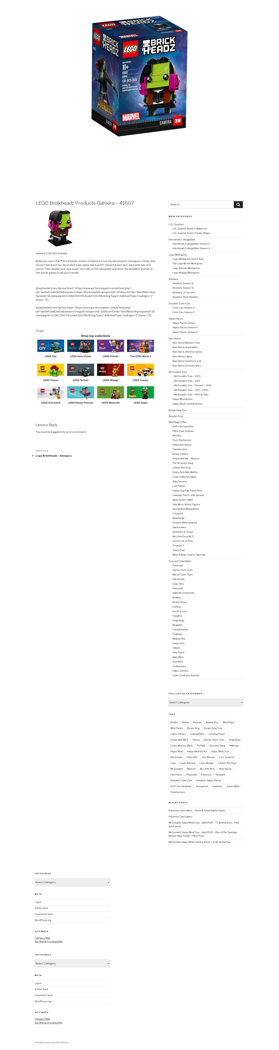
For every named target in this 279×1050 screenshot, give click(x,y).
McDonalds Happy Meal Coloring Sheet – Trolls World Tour (200, 842)
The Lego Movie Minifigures (187, 263)
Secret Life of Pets (182, 541)
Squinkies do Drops (182, 531)
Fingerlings (178, 620)
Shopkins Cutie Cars (179, 303)
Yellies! (176, 648)
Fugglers (177, 615)
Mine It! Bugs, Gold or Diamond (188, 554)
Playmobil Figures (181, 444)
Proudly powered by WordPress (51, 1042)
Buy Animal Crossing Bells (48, 941)
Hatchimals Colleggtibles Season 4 (191, 248)
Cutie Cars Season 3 (183, 312)
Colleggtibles (197, 734)
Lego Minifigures (178, 254)
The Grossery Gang (182, 463)
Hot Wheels (208, 757)
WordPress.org (43, 920)
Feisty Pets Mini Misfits (185, 472)
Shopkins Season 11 (182, 283)
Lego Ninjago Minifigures (186, 272)
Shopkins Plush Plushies (185, 297)
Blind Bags (228, 722)
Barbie (185, 722)
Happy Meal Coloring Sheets (187, 403)
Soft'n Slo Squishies (180, 786)
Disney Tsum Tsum (182, 570)
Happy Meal (176, 751)
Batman (197, 722)
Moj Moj (176, 435)
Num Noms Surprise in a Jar (187, 361)
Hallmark (234, 745)
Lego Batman (187, 763)
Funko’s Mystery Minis (184, 477)
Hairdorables (179, 527)
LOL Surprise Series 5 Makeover (189, 228)
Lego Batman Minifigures (186, 268)
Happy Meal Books (182, 399)
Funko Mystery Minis (181, 745)
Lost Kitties (178, 486)
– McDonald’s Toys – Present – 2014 (191, 385)
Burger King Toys (178, 410)
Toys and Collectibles (180, 561)
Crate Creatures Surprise (185, 675)
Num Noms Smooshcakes (186, 365)
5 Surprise (177, 513)
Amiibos (176, 597)
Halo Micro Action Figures (186, 504)
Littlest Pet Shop (181, 467)
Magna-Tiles (179, 638)
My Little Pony (207, 768)
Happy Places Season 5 (185, 332)
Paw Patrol (178, 652)
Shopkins (173, 279)
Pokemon (177, 565)
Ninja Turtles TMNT (182, 499)
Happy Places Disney (183, 322)
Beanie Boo (212, 722)
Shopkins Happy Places (208, 780)
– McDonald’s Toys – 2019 (186, 380)
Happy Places (176, 318)
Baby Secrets (179, 481)
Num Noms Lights (182, 356)
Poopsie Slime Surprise (184, 522)
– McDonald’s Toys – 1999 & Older (190, 394)
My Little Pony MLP (182, 536)
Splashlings (178, 518)
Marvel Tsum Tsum (182, 574)
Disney (196, 739)
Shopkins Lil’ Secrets (183, 292)
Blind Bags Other (178, 422)
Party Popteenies (181, 440)
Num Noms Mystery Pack (186, 342)
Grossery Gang (217, 745)
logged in (56, 432)
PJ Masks (177, 634)
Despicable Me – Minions (185, 458)
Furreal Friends (180, 629)
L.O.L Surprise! (176, 224)
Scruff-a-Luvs (179, 611)
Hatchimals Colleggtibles (182, 239)
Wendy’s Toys (176, 416)
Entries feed (41, 908)
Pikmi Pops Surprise (183, 431)
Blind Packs (176, 728)
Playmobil (177, 588)
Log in (38, 902)
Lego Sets (178, 583)
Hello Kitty (192, 757)
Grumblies (177, 661)
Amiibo (174, 722)
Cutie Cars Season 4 (183, 307)
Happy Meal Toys (220, 751)
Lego (173, 763)
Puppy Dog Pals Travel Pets (187, 490)
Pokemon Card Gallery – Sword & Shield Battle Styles (197, 810)
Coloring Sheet (217, 734)
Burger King (193, 728)
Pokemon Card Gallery (180, 816)
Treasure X (178, 545)
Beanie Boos (179, 602)
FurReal (176, 606)
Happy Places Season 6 (185, 327)
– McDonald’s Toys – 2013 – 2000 (190, 390)
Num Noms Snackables (185, 347)
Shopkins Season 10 (183, 287)
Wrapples (177, 625)
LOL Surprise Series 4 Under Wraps (191, 233)
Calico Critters (180, 670)
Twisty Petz (178, 550)
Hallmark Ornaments (183, 592)
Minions (191, 768)
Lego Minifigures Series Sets (188, 259)
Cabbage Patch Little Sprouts (188, 495)
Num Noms (175, 338)
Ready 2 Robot (180, 454)
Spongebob (202, 786)
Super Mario (233, 786)
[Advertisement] (139, 161)
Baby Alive (178, 657)
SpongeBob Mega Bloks (185, 508)
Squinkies (217, 786)
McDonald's (176, 768)
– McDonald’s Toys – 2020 (186, 376)
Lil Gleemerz (179, 666)
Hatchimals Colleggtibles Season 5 (191, 243)
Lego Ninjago (206, 763)
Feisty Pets (178, 643)
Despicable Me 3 (179, 739)
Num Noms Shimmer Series (187, 351)
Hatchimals (178, 579)
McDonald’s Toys (178, 372)
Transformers (179, 449)
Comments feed (43, 914)
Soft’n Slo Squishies (183, 426)
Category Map (42, 937)
